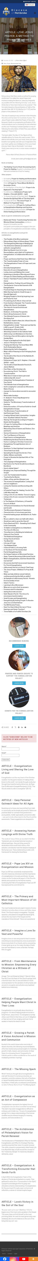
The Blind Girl (8, 541)
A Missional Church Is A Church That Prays (19, 567)
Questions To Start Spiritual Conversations (19, 448)
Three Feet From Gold (11, 450)
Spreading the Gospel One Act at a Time (17, 453)
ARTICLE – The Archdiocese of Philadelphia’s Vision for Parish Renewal (18, 1132)
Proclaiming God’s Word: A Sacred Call (17, 301)
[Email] (25, 727)
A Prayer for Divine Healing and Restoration (19, 276)
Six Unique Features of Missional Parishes (18, 554)
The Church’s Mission (11, 530)
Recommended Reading (19, 641)
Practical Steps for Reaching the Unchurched (19, 290)
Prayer (8, 63)
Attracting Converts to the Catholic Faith (18, 332)
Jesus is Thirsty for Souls (13, 343)
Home (4, 1253)
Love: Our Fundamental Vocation (15, 475)
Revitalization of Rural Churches (15, 329)
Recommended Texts (16, 63)
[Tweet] (15, 727)
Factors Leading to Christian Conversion (18, 442)
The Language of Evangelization (15, 462)
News (5, 63)
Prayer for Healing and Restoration (24, 179)
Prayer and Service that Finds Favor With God (19, 259)
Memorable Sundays (11, 395)
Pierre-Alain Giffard (21, 60)
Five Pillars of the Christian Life (15, 369)
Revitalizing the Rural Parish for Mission (18, 439)
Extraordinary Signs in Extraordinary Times (19, 241)
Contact (9, 1253)
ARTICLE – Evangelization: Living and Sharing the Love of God (18, 769)
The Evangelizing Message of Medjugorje (18, 243)
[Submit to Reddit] (18, 727)
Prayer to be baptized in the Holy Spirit (17, 340)
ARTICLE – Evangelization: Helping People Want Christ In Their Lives (19, 1002)
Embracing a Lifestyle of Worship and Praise (19, 274)
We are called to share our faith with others (19, 519)
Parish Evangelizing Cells (13, 552)
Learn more (19, 646)
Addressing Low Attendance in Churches (18, 334)
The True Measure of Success (14, 435)
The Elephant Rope (10, 545)
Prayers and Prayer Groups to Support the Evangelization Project (19, 676)
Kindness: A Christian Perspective (15, 312)
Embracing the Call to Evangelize (15, 349)
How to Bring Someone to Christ (15, 314)
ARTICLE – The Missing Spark (19, 1069)
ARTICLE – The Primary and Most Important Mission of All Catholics (19, 900)
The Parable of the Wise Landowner (16, 239)
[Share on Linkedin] (22, 727)
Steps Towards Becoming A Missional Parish (19, 556)
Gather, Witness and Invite (13, 455)
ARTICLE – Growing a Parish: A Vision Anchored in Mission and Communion (19, 1036)
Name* (4, 746)
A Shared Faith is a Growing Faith (15, 547)
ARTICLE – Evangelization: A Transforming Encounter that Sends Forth (18, 1169)
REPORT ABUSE (30, 1)
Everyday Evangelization (12, 268)
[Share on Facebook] (12, 727)
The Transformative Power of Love (16, 261)
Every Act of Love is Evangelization (16, 270)
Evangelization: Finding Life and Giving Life (19, 283)
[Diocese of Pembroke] (15, 11)
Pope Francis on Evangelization (15, 437)
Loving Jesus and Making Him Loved (16, 272)
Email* (4, 753)
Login (15, 1253)
